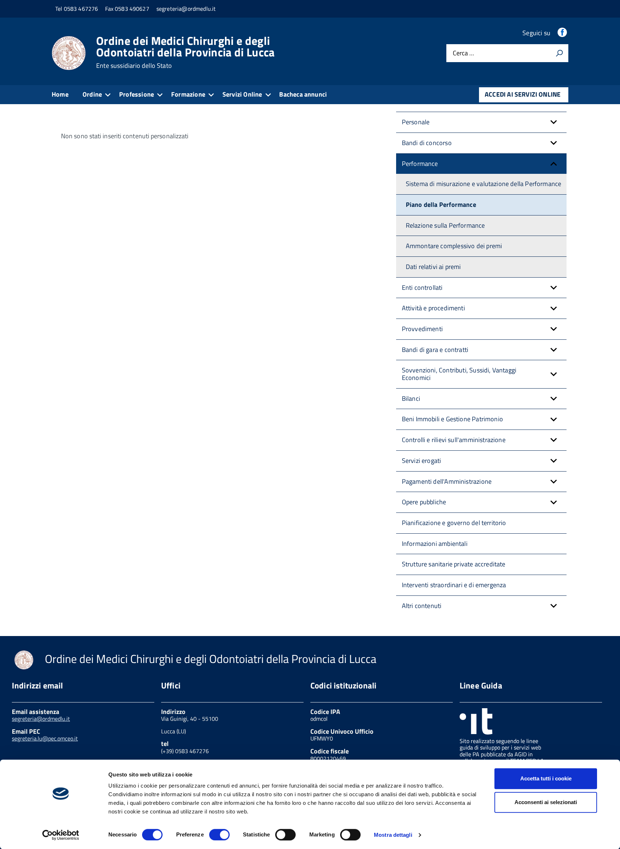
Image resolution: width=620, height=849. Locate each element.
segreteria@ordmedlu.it (41, 718)
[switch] (219, 834)
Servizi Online (242, 94)
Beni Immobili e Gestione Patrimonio (452, 419)
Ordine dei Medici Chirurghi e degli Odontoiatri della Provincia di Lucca (185, 52)
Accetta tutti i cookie (546, 778)
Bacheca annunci (303, 94)
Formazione (188, 94)
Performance (420, 163)
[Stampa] (559, 53)
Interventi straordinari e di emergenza (454, 585)
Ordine (92, 94)
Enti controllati (422, 287)
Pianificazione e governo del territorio (454, 523)
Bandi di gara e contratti (435, 349)
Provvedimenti (422, 329)
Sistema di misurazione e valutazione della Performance (484, 184)
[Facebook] (563, 33)
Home (60, 94)
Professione (136, 94)
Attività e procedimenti (433, 308)
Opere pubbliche (424, 502)
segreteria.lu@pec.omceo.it (45, 738)
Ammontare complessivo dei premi (454, 246)
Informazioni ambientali (435, 543)
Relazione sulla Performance (445, 225)
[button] (554, 122)
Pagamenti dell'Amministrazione (447, 481)
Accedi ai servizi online (522, 94)
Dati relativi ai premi (433, 267)
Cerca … (463, 53)
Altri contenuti (422, 606)
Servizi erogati (421, 460)
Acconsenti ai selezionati (546, 802)
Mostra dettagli (393, 835)
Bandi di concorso (427, 143)
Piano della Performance (441, 204)
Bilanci (411, 398)
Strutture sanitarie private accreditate (454, 564)
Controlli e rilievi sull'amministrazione (454, 440)
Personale (416, 122)
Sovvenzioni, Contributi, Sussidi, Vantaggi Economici (459, 373)
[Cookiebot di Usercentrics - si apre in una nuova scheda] (60, 835)
